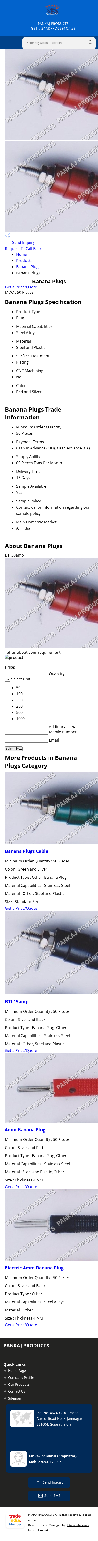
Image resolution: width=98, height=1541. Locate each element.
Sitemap (14, 1398)
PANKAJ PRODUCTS (53, 26)
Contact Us (16, 1391)
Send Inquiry (23, 242)
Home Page (17, 1370)
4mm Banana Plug (25, 1130)
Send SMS (52, 1495)
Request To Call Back (23, 248)
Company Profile (21, 1377)
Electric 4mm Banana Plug (34, 1268)
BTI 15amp (17, 1001)
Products (24, 260)
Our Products (18, 1384)
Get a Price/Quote (21, 287)
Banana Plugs (28, 266)
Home (21, 254)
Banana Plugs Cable (26, 851)
